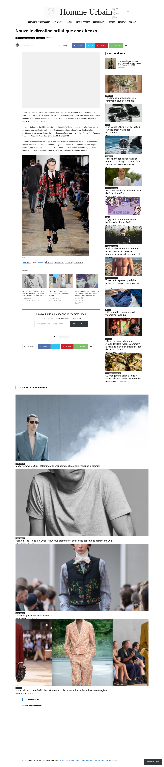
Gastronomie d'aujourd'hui (113, 373)
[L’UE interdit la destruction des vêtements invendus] (123, 298)
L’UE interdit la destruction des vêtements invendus (121, 313)
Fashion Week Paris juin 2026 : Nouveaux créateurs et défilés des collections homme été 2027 (34, 293)
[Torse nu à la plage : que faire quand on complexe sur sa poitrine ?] (123, 266)
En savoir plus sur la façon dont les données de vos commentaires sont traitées (89, 760)
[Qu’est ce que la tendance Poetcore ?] (82, 577)
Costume (18, 688)
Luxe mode (40, 38)
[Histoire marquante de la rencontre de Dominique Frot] (123, 177)
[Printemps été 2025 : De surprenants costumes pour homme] (61, 281)
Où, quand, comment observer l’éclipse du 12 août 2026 (120, 221)
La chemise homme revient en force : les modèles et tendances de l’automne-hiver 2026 (129, 63)
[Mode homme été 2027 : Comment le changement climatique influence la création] (82, 428)
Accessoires (109, 156)
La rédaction (109, 104)
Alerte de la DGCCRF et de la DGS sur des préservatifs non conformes (122, 130)
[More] (125, 45)
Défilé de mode (20, 463)
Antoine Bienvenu (27, 45)
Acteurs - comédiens (111, 188)
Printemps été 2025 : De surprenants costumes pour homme (59, 293)
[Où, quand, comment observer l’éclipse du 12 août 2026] (123, 206)
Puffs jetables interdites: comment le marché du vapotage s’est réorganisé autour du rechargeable (123, 251)
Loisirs (108, 217)
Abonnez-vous (79, 324)
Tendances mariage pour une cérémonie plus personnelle (120, 99)
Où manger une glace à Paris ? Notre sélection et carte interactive (123, 377)
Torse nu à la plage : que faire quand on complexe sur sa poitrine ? (123, 283)
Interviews (109, 339)
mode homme (64, 337)
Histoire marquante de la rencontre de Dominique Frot (123, 192)
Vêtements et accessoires (25, 38)
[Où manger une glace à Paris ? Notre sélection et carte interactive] (123, 362)
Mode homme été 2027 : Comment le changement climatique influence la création (58, 466)
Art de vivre (109, 95)
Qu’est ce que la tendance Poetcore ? (35, 615)
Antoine (107, 135)
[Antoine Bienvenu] (18, 45)
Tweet (40, 262)
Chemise (120, 59)
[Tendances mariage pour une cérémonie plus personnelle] (123, 84)
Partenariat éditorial (111, 246)
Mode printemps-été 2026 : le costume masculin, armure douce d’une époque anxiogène (61, 690)
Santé (107, 124)
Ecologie (108, 310)
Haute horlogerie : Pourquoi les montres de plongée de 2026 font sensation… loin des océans (122, 161)
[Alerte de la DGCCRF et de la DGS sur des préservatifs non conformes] (123, 113)
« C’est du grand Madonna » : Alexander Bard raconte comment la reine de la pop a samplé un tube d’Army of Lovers (123, 345)
